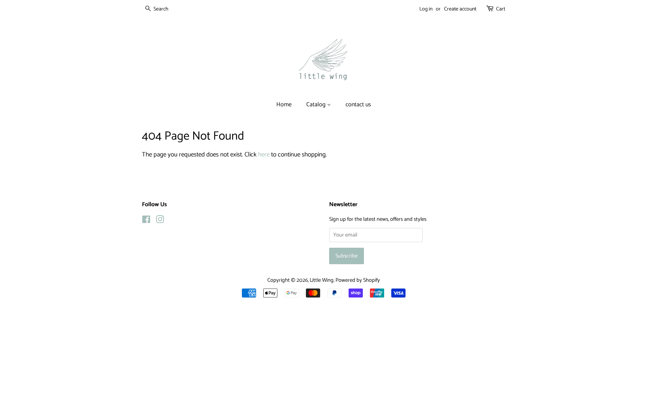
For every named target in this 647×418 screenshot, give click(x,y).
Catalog (316, 105)
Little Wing (322, 280)
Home (284, 105)
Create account (460, 9)
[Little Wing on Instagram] (160, 221)
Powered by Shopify (357, 280)
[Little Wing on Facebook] (146, 221)
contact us (358, 105)
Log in (425, 9)
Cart (500, 9)
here (264, 154)
